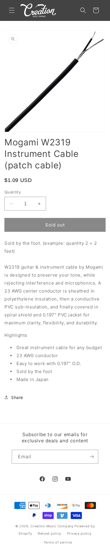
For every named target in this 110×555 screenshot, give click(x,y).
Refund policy (49, 533)
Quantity (12, 192)
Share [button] (17, 397)
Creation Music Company (52, 526)
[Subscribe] (91, 457)
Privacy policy (79, 533)
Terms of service (58, 542)
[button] (11, 10)
